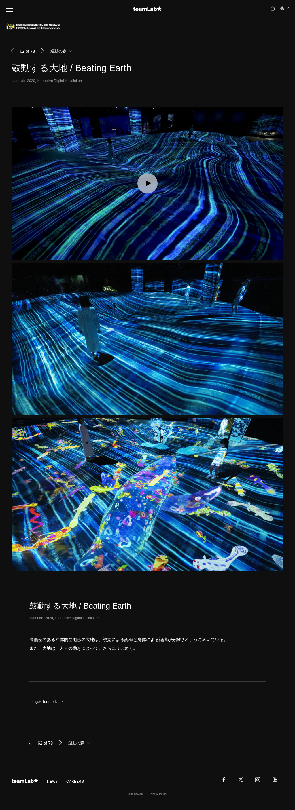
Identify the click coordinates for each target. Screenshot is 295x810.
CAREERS (75, 781)
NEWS (52, 781)
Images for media (43, 701)
